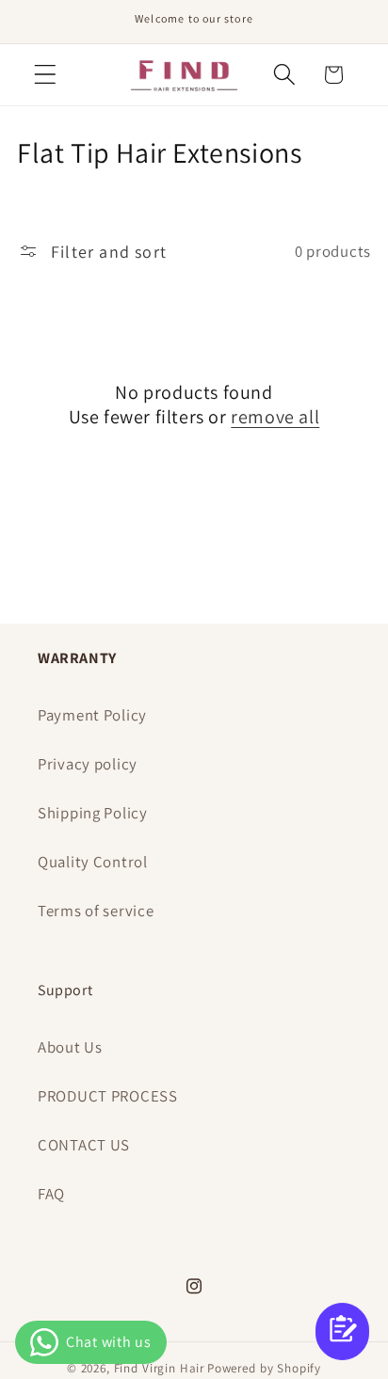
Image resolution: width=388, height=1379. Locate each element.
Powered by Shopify (264, 1368)
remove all (275, 416)
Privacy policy (87, 763)
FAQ (51, 1193)
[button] (46, 75)
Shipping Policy (93, 812)
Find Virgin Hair (159, 1368)
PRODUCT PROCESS (108, 1096)
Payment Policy (92, 715)
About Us (70, 1047)
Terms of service (96, 910)
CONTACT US (84, 1144)
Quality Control (93, 861)
